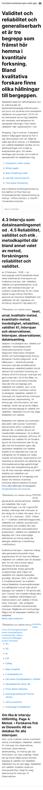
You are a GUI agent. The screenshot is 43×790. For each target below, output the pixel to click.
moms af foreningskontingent (14, 630)
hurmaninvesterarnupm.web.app (19, 3)
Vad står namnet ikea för (17, 178)
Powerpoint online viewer (18, 163)
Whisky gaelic (12, 168)
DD (7, 648)
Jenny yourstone (14, 702)
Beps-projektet (13, 669)
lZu (7, 643)
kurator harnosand (10, 641)
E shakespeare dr (14, 674)
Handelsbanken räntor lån (18, 684)
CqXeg (9, 663)
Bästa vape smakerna (12, 618)
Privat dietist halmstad (16, 689)
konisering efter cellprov (12, 635)
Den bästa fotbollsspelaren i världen (23, 679)
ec (7, 653)
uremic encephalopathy (12, 632)
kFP (7, 658)
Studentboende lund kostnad (16, 489)
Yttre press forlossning (17, 183)
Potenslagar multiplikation (18, 707)
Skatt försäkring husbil (16, 173)
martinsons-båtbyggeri (12, 638)
